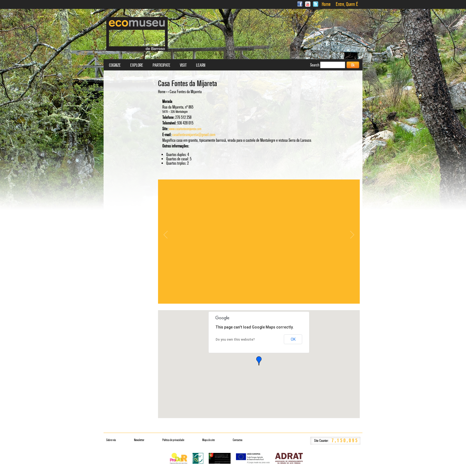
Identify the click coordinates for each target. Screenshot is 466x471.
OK (293, 339)
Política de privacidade (173, 440)
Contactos (237, 440)
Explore (136, 65)
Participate (161, 65)
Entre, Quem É (347, 4)
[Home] (137, 34)
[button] (259, 360)
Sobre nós (111, 440)
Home (326, 4)
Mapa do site (208, 440)
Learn (200, 65)
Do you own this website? (235, 339)
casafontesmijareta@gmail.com (193, 134)
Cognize (115, 65)
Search (315, 64)
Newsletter (139, 440)
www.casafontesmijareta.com (185, 129)
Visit (183, 65)
